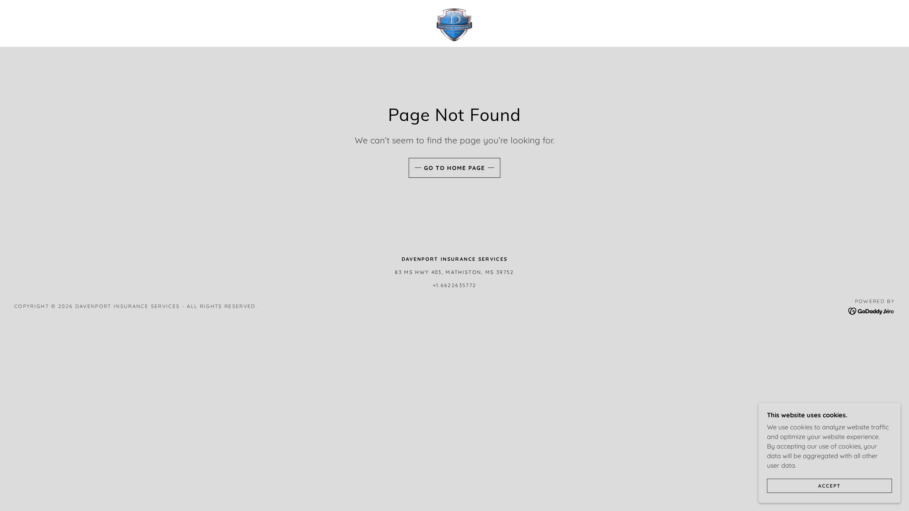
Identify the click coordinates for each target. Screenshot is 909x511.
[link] (454, 23)
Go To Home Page (454, 167)
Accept (829, 485)
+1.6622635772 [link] (454, 285)
